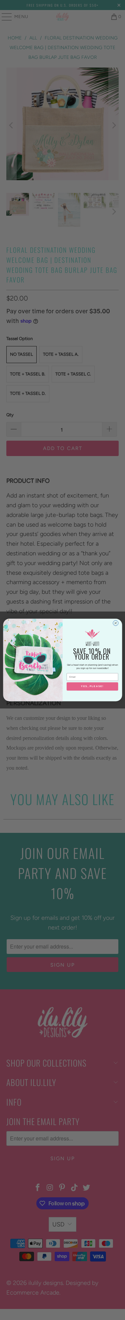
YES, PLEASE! (92, 686)
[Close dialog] (115, 623)
